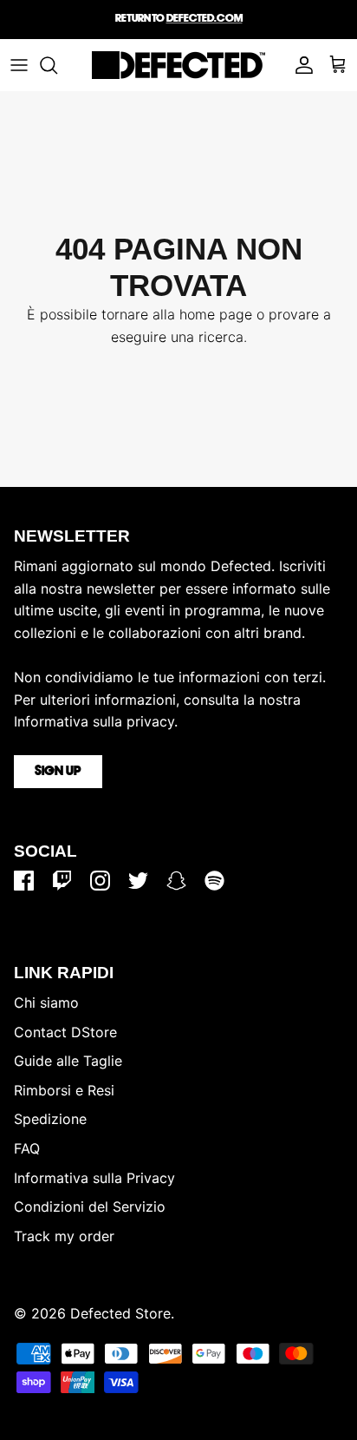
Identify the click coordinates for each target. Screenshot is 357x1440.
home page (215, 314)
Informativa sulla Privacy (94, 1178)
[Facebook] (24, 881)
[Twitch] (62, 881)
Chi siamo (46, 1002)
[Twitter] (138, 881)
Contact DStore (65, 1032)
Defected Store (120, 1313)
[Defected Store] (178, 65)
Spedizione (50, 1119)
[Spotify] (214, 881)
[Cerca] (57, 65)
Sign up (58, 772)
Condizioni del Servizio (90, 1206)
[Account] (300, 65)
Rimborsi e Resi (64, 1090)
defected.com (204, 18)
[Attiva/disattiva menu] (19, 65)
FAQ (27, 1148)
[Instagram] (100, 881)
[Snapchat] (176, 881)
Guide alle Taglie (68, 1060)
